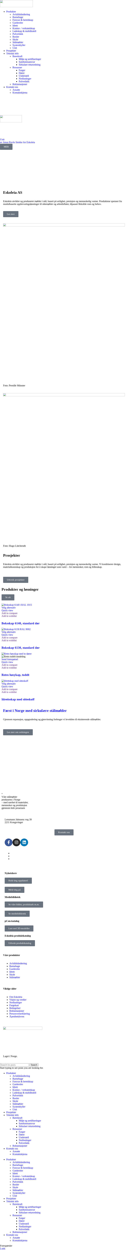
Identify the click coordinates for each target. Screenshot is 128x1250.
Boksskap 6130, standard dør (20, 647)
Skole (15, 39)
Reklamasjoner (19, 84)
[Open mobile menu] (64, 112)
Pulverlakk (17, 34)
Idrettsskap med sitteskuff (18, 699)
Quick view (7, 610)
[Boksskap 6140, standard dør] (17, 605)
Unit (14, 48)
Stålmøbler (17, 42)
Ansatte (16, 89)
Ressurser (17, 67)
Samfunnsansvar (27, 62)
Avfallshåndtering (21, 14)
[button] (10, 659)
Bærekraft (17, 56)
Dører (22, 73)
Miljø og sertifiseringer (30, 59)
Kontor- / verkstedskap (23, 28)
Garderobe (17, 22)
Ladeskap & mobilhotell (24, 31)
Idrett (15, 25)
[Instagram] (16, 842)
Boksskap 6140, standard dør (20, 623)
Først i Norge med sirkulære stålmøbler (35, 711)
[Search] (64, 100)
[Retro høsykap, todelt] (17, 653)
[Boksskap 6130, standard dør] (16, 629)
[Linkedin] (24, 842)
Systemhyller (18, 45)
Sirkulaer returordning (29, 64)
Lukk (2, 1248)
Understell (24, 76)
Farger (22, 70)
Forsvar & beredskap (22, 20)
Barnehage (17, 17)
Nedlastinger (25, 78)
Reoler (15, 36)
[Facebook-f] (8, 842)
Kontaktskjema (19, 92)
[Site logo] (16, 6)
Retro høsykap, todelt (15, 674)
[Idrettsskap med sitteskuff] (15, 681)
